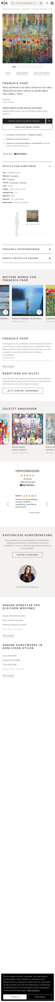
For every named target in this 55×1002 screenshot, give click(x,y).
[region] (27, 504)
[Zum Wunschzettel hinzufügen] (49, 121)
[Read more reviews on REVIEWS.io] (27, 485)
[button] (52, 3)
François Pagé (15, 83)
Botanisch (14, 183)
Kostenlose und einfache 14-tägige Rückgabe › (24, 135)
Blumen (23, 183)
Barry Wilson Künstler (13, 620)
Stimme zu (15, 997)
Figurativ (11, 179)
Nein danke (40, 997)
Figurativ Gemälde (39, 9)
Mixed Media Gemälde (13, 669)
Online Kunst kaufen (11, 9)
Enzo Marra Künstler (12, 629)
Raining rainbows (18, 447)
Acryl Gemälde (9, 655)
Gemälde (25, 9)
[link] (41, 3)
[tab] (27, 166)
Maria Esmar (19, 450)
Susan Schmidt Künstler (14, 616)
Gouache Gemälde (11, 660)
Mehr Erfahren (33, 990)
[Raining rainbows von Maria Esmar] (27, 429)
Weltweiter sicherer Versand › (18, 139)
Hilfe (8, 73)
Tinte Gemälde (10, 664)
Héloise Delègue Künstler (14, 625)
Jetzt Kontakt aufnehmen (22, 391)
